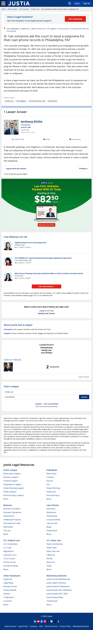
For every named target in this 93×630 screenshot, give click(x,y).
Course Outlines (53, 519)
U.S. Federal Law (11, 540)
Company (33, 626)
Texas (49, 566)
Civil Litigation (51, 29)
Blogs (48, 527)
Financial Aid (51, 516)
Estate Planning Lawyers (13, 488)
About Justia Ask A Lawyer (18, 324)
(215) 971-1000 (26, 127)
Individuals (51, 470)
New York (50, 562)
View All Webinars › (46, 286)
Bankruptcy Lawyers (12, 473)
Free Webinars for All (15, 237)
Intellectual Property (12, 519)
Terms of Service (51, 626)
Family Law (35, 9)
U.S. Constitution (10, 544)
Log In (77, 3)
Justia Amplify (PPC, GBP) (57, 593)
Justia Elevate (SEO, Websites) (59, 590)
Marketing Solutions (56, 575)
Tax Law (6, 530)
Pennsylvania (24, 9)
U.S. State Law (53, 540)
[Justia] (19, 3)
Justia (3, 9)
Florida (49, 558)
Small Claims (81, 29)
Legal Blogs (8, 583)
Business (7, 505)
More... (6, 499)
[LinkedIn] (35, 621)
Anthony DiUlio (31, 121)
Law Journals (52, 523)
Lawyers (7, 333)
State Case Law (52, 551)
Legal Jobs (7, 579)
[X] (54, 621)
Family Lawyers (9, 491)
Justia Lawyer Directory (56, 583)
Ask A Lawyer (12, 9)
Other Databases (11, 575)
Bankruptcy (51, 473)
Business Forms (10, 586)
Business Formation (11, 508)
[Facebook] (41, 621)
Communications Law (65, 29)
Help (41, 626)
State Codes (51, 547)
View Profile (25, 130)
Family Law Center (46, 313)
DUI (48, 484)
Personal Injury (53, 495)
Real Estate (8, 527)
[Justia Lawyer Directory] (58, 621)
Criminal (50, 477)
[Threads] (48, 621)
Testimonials (52, 601)
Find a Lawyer (11, 386)
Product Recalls (9, 590)
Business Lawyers (11, 477)
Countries (7, 601)
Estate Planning (53, 488)
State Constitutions (54, 544)
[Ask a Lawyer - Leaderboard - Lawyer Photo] (8, 366)
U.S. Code (7, 547)
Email (48, 139)
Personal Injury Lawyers (13, 495)
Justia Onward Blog (54, 597)
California (50, 555)
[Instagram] (45, 621)
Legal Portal (23, 626)
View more (83, 377)
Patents (6, 593)
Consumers (8, 329)
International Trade (11, 523)
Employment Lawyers (12, 484)
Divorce (49, 481)
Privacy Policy (65, 626)
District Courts (9, 562)
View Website (76, 139)
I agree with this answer (16, 168)
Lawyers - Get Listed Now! (46, 404)
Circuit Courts (9, 558)
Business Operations (12, 512)
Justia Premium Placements (58, 586)
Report (84, 168)
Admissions (51, 512)
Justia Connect (10, 626)
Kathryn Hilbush (12, 359)
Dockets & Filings (10, 566)
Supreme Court (9, 555)
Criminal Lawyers (10, 481)
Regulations (8, 551)
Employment (8, 516)
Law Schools (52, 505)
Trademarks (8, 597)
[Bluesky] (51, 621)
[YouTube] (38, 621)
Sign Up (87, 3)
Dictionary (50, 508)
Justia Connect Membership (58, 579)
